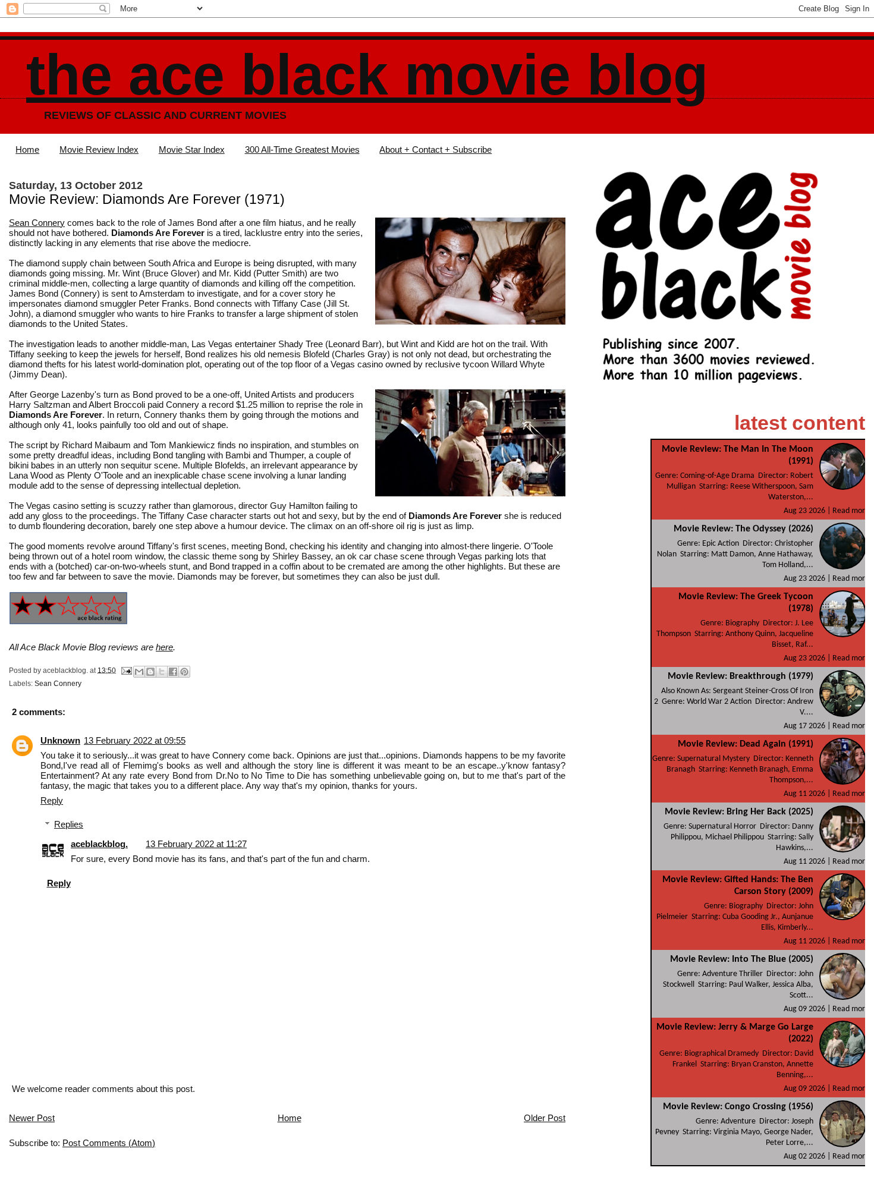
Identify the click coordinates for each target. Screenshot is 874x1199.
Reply (51, 800)
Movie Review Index (99, 149)
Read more (850, 510)
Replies (68, 824)
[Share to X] (162, 672)
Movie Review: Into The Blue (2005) (741, 959)
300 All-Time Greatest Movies (302, 149)
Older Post (544, 1118)
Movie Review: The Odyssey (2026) (743, 529)
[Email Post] (126, 670)
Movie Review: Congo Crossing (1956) (738, 1107)
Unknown (60, 740)
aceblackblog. (99, 844)
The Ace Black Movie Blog (367, 74)
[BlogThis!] (150, 672)
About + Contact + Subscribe (435, 149)
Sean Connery (37, 223)
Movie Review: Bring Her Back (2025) (739, 812)
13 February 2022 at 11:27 (196, 844)
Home (27, 149)
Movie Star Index (192, 149)
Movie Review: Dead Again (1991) (745, 744)
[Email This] (139, 672)
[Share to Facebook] (173, 672)
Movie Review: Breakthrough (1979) (740, 676)
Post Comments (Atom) (108, 1143)
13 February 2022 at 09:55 (135, 740)
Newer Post (32, 1118)
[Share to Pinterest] (184, 672)
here (164, 647)
